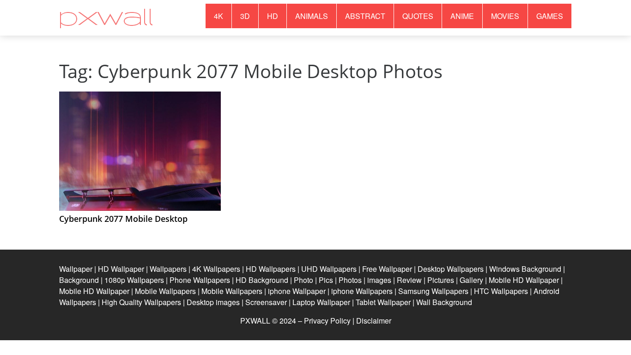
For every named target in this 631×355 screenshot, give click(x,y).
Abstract (365, 16)
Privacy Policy (327, 320)
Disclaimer (373, 320)
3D (245, 16)
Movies (505, 16)
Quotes (417, 16)
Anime (462, 16)
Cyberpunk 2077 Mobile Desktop (123, 218)
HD (272, 16)
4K (218, 16)
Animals (311, 16)
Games (549, 16)
